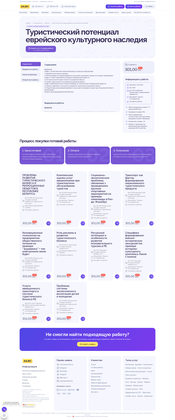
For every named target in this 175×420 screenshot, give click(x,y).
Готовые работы (97, 367)
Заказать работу (116, 6)
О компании (26, 386)
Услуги (93, 364)
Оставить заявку (87, 344)
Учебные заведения (98, 389)
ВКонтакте (63, 378)
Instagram (63, 368)
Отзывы (25, 380)
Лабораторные (69, 12)
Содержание (27, 64)
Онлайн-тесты (113, 12)
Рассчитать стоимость (142, 12)
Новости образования (99, 383)
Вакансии (25, 383)
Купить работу (135, 6)
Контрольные (56, 12)
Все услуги (23, 12)
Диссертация (100, 12)
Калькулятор (95, 377)
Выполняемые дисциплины (100, 386)
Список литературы (29, 74)
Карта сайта (26, 374)
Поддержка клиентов (46, 1)
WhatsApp (63, 371)
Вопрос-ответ (96, 380)
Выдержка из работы (30, 69)
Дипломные (34, 12)
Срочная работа (97, 373)
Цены (93, 370)
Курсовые (45, 12)
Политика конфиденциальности (33, 371)
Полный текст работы (30, 80)
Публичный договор (25, 1)
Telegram (63, 374)
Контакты (35, 1)
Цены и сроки (126, 12)
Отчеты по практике (85, 12)
